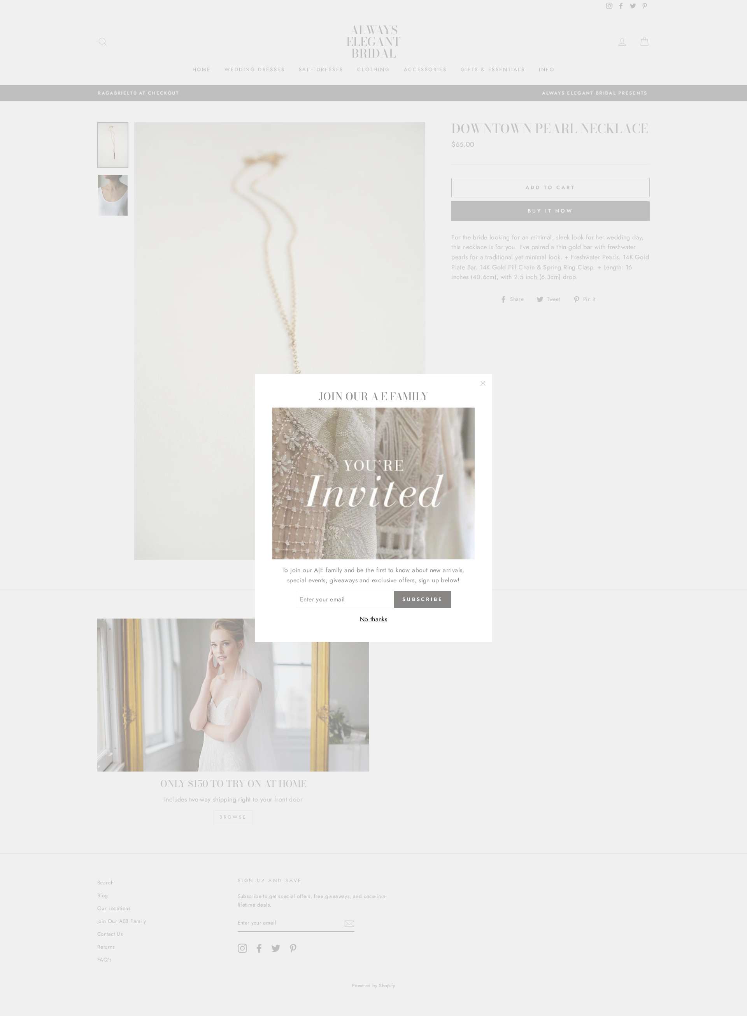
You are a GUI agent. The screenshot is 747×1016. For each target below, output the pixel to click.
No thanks (374, 619)
